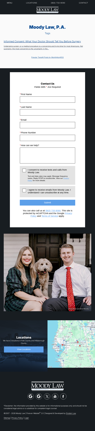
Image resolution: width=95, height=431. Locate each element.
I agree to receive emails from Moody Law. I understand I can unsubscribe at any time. (49, 191)
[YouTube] (55, 396)
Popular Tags (36, 57)
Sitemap (7, 418)
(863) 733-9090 (58, 2)
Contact (83, 2)
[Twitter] (47, 396)
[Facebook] (63, 396)
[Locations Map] (71, 344)
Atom (58, 57)
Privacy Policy (17, 418)
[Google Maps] (31, 396)
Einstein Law (71, 413)
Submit (47, 202)
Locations (31, 2)
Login (26, 418)
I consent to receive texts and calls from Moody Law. (48, 175)
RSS (62, 57)
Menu (9, 2)
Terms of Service (49, 216)
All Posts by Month (49, 57)
